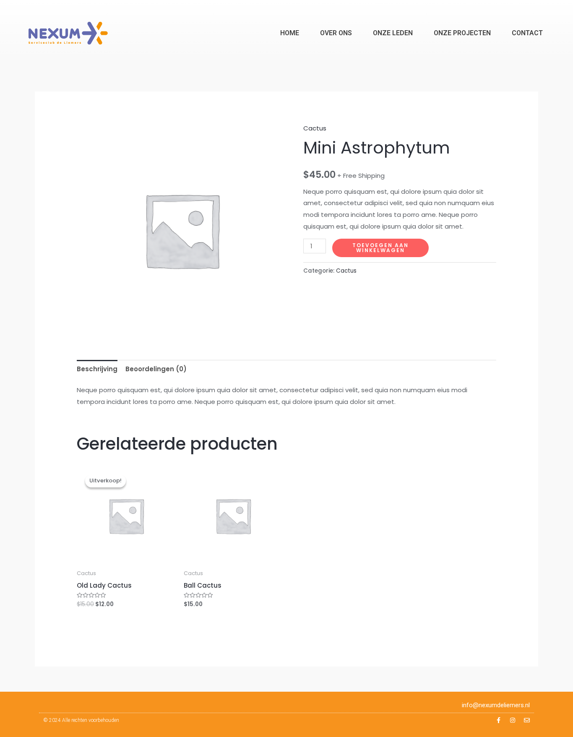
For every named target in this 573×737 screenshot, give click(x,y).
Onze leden (393, 33)
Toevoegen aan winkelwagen (380, 248)
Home (289, 33)
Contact (527, 33)
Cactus (314, 128)
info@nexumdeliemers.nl (496, 705)
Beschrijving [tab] (97, 369)
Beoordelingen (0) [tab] (156, 369)
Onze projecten (462, 33)
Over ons (336, 33)
